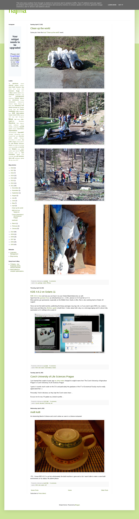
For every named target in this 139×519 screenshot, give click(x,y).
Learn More (112, 5)
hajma (17, 10)
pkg (23, 139)
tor (19, 152)
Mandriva (12, 123)
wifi (17, 156)
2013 (12, 180)
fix (23, 103)
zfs (9, 160)
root (13, 145)
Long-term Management (14, 253)
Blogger (77, 505)
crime (10, 96)
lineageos (21, 116)
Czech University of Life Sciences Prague (52, 376)
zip (11, 160)
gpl (18, 109)
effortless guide (51, 308)
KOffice (18, 115)
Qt (9, 143)
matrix (10, 125)
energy (22, 100)
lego (13, 116)
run (19, 145)
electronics (15, 100)
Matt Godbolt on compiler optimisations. (17, 270)
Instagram (21, 111)
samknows (11, 147)
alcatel (22, 83)
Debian (17, 98)
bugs (18, 91)
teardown (11, 152)
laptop (22, 115)
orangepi (11, 134)
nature (44, 283)
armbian (22, 85)
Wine (10, 158)
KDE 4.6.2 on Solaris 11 (42, 291)
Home (70, 490)
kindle (14, 115)
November (15, 190)
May (13, 203)
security (21, 147)
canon (19, 92)
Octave (14, 128)
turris (23, 154)
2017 (12, 170)
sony (19, 149)
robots (10, 145)
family (15, 103)
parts (22, 134)
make (18, 119)
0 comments (52, 281)
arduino (17, 85)
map (18, 123)
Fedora (20, 103)
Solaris (54, 367)
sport (14, 151)
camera (15, 92)
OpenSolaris (13, 130)
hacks (22, 109)
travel (18, 154)
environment (12, 102)
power (14, 141)
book (14, 89)
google (10, 109)
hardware (12, 111)
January (14, 228)
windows (21, 156)
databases (11, 98)
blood (10, 89)
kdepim (10, 115)
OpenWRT (21, 132)
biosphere (18, 87)
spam (22, 149)
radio (12, 143)
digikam (22, 98)
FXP (22, 105)
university (47, 403)
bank (13, 87)
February (15, 226)
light (17, 116)
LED (10, 116)
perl (17, 136)
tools (16, 152)
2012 (12, 183)
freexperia (18, 105)
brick (23, 89)
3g (9, 83)
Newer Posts (34, 490)
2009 (12, 234)
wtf (51, 403)
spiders (10, 151)
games (11, 107)
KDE (36, 367)
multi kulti (35, 412)
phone (10, 138)
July (13, 198)
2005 (12, 244)
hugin (17, 111)
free (13, 105)
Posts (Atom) (42, 493)
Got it (120, 5)
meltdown (16, 125)
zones (13, 160)
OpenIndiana (48, 367)
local (44, 32)
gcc (19, 107)
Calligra (11, 92)
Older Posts (104, 490)
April (13, 205)
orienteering (17, 134)
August (14, 195)
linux (11, 119)
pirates (19, 139)
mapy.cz (22, 123)
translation (12, 154)
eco (36, 283)
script (15, 147)
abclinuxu (15, 83)
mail (15, 119)
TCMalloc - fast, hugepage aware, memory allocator (15, 265)
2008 (12, 237)
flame (10, 105)
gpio (14, 109)
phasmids (21, 136)
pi (16, 139)
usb (15, 156)
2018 (12, 168)
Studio (22, 151)
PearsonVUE (12, 136)
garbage (40, 283)
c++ (23, 91)
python (22, 141)
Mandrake (21, 121)
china (22, 92)
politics (10, 141)
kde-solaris (41, 367)
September (15, 193)
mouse (22, 125)
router (16, 145)
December (15, 188)
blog (23, 87)
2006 (12, 242)
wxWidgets (17, 158)
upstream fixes (44, 298)
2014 (12, 178)
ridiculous (42, 403)
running (22, 145)
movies (10, 126)
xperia (22, 158)
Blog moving (14, 256)
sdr (18, 147)
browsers (11, 91)
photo (15, 138)
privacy (18, 141)
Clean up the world (40, 28)
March (14, 223)
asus (10, 87)
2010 (12, 232)
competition (18, 94)
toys (23, 152)
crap (23, 94)
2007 (12, 239)
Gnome (22, 107)
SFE (10, 149)
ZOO (17, 160)
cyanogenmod (19, 96)
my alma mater (59, 380)
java (10, 113)
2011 (12, 185)
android (11, 85)
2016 (12, 173)
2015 (12, 175)
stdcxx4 (18, 151)
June (13, 200)
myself (37, 403)
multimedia (16, 126)
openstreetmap (12, 132)
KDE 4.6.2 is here (36, 296)
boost (18, 89)
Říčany (49, 283)
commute (11, 94)
